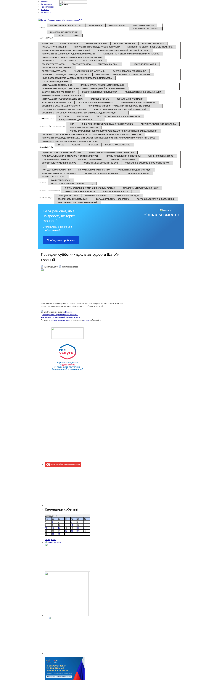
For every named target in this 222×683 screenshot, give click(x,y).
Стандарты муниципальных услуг (140, 187)
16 (53, 528)
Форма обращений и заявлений (112, 199)
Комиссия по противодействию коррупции (97, 46)
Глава (61, 35)
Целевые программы (145, 64)
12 (72, 525)
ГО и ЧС (75, 35)
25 (66, 531)
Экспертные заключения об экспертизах (147, 162)
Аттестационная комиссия (56, 102)
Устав (61, 144)
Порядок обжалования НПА (56, 169)
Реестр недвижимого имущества (99, 92)
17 (59, 528)
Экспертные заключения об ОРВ (59, 162)
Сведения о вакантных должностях (61, 105)
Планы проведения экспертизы (123, 155)
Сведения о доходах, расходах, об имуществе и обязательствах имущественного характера (91, 134)
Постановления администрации (101, 173)
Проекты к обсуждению (117, 144)
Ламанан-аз (95, 25)
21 (85, 528)
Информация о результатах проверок (61, 95)
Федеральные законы (53, 176)
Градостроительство (53, 64)
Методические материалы (84, 127)
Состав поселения (93, 60)
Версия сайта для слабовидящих (65, 464)
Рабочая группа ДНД (153, 43)
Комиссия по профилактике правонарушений (66, 50)
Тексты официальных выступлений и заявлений (120, 109)
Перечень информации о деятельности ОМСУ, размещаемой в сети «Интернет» (83, 88)
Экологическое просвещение (66, 25)
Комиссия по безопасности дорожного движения (69, 53)
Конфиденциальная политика (94, 169)
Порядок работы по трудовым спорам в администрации (72, 57)
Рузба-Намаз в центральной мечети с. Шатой (60, 317)
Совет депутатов (47, 118)
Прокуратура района (143, 25)
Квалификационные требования (138, 102)
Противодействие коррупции (52, 126)
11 (66, 525)
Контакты (45, 9)
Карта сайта (46, 12)
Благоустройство (81, 64)
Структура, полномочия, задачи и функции (64, 109)
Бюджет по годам (60, 180)
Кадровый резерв (100, 98)
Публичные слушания (137, 173)
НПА (72, 124)
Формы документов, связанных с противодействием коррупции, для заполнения (113, 130)
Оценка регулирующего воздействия (62, 152)
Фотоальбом (46, 4)
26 (72, 531)
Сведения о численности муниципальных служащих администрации (79, 112)
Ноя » (53, 539)
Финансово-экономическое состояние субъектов (123, 74)
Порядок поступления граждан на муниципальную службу (119, 105)
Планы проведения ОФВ (160, 155)
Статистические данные (55, 81)
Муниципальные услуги (50, 190)
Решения (76, 144)
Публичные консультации (55, 159)
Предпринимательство (54, 71)
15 (46, 528)
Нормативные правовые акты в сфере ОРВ (111, 152)
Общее (42, 27)
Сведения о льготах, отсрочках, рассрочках (65, 74)
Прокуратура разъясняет (146, 28)
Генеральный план (108, 64)
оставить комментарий (61, 320)
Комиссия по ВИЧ (69, 43)
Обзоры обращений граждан (73, 199)
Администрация (46, 38)
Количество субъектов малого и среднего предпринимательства (77, 78)
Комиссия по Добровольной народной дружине (123, 50)
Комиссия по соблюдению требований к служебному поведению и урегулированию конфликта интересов (98, 137)
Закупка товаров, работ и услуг (129, 71)
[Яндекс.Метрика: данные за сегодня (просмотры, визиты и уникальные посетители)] (53, 542)
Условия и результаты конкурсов (95, 102)
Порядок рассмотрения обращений (156, 199)
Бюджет (43, 182)
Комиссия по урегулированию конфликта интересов (131, 53)
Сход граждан (68, 60)
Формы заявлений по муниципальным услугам (90, 187)
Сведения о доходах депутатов (76, 119)
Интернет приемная (95, 195)
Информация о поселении (64, 32)
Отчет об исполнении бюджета (67, 183)
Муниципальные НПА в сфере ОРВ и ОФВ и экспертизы (70, 155)
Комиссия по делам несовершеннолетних (149, 46)
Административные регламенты (59, 173)
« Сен (47, 539)
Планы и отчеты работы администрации (102, 85)
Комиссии (47, 43)
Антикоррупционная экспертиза (158, 124)
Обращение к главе (68, 195)
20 (78, 528)
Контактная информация (130, 98)
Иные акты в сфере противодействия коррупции (108, 124)
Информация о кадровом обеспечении (62, 98)
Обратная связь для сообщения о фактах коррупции (70, 141)
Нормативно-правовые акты (80, 191)
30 (53, 534)
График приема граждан (126, 195)
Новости (44, 1)
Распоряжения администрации (134, 169)
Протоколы (82, 116)
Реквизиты (48, 60)
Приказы (93, 144)
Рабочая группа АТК (124, 43)
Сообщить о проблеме (61, 240)
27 (78, 531)
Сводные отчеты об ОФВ (122, 159)
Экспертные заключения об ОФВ (101, 162)
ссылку (86, 320)
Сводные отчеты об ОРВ (89, 159)
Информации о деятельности (57, 85)
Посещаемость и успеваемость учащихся (60, 314)
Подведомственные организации (143, 92)
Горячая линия (117, 25)
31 (59, 534)
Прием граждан (47, 6)
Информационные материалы (90, 71)
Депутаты (64, 116)
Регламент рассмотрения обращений (78, 202)
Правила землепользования (57, 67)
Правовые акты (46, 147)
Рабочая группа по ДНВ (54, 46)
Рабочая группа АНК (96, 43)
